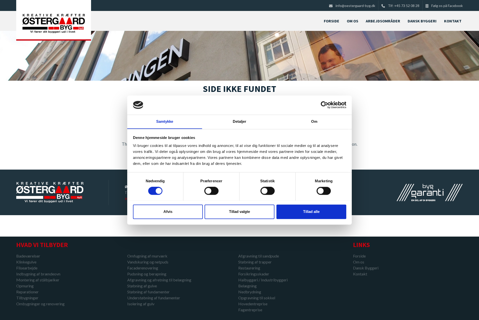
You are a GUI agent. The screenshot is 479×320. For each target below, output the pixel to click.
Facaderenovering (142, 267)
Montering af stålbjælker (37, 279)
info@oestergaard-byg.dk (355, 5)
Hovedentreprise (252, 303)
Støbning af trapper (255, 261)
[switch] (211, 191)
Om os (358, 261)
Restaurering (249, 267)
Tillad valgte (239, 211)
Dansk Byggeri (365, 267)
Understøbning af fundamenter (153, 297)
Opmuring (25, 285)
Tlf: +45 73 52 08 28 (403, 5)
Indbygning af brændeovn (38, 273)
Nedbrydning (249, 291)
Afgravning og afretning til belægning (159, 279)
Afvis (167, 211)
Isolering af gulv (140, 303)
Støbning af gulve (142, 285)
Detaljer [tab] (239, 121)
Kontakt (360, 274)
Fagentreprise (250, 309)
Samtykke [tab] (164, 121)
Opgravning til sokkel (256, 297)
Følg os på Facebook (447, 5)
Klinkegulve (26, 261)
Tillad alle (311, 211)
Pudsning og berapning (146, 273)
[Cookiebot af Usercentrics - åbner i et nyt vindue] (324, 105)
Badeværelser (28, 256)
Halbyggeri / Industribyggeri (263, 279)
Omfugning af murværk (147, 256)
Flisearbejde (26, 267)
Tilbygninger (27, 297)
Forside (359, 256)
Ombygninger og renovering (40, 303)
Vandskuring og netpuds (147, 261)
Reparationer (27, 291)
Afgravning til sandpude (258, 256)
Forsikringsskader (253, 273)
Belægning (247, 285)
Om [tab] (314, 121)
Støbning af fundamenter (148, 291)
